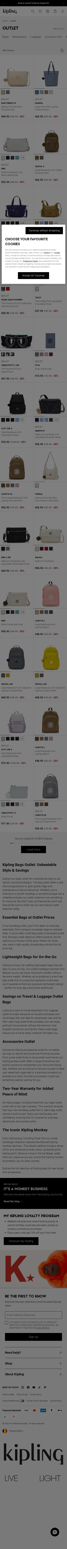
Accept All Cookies (33, 275)
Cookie (57, 253)
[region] (33, 254)
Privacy (47, 253)
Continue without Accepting (44, 230)
